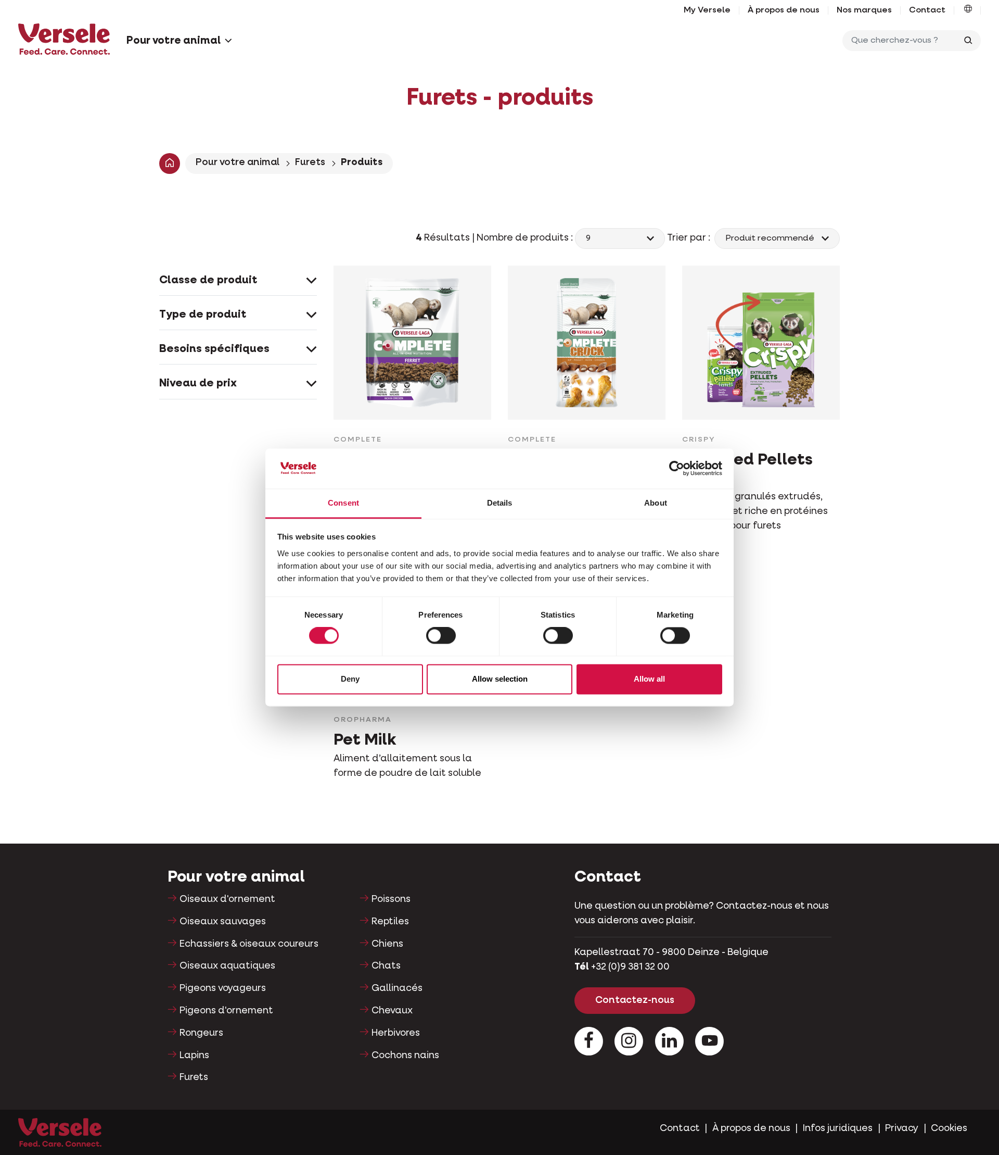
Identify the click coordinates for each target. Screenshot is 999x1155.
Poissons (391, 899)
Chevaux (392, 1010)
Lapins (194, 1055)
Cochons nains (405, 1055)
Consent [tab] (343, 502)
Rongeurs (201, 1033)
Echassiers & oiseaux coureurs (249, 944)
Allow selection (500, 678)
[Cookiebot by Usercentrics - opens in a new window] (676, 468)
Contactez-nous (634, 1000)
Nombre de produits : (526, 238)
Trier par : (689, 238)
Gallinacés (397, 988)
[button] (968, 10)
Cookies (949, 1128)
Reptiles (390, 921)
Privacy (901, 1128)
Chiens (387, 944)
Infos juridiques (838, 1128)
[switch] (441, 635)
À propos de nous (783, 10)
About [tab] (655, 502)
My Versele (707, 10)
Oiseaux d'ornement (227, 899)
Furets (310, 162)
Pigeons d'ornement (226, 1010)
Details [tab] (500, 502)
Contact (927, 10)
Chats (386, 966)
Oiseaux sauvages (223, 921)
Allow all (649, 678)
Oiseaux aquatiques (227, 966)
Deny (350, 678)
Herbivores (396, 1033)
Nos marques (864, 10)
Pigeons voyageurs (223, 988)
